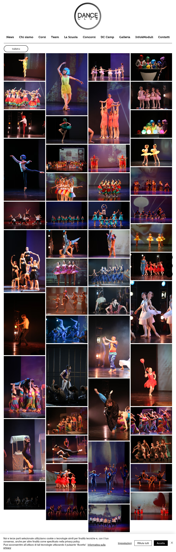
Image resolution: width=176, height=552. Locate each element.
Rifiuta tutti (143, 543)
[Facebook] (169, 265)
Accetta (161, 543)
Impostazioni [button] (125, 543)
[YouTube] (169, 274)
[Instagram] (169, 257)
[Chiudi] (172, 543)
